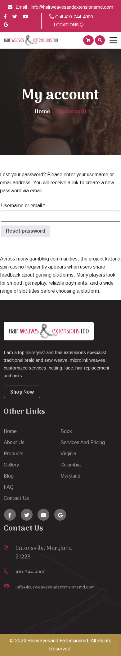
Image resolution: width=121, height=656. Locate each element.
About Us (14, 442)
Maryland (70, 476)
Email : (23, 7)
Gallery (11, 464)
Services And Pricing (82, 442)
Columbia (70, 464)
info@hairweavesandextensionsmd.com (72, 7)
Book (66, 431)
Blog (9, 476)
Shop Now (22, 392)
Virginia (68, 453)
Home (42, 111)
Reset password (25, 231)
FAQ (9, 487)
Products (14, 453)
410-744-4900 (78, 16)
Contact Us (16, 498)
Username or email (33, 205)
